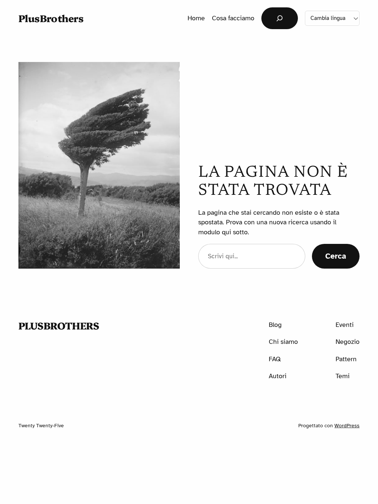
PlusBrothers (51, 18)
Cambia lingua (328, 18)
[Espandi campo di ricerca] (279, 18)
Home (196, 18)
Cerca (335, 256)
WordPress (347, 425)
